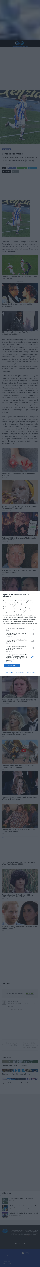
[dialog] (20, 633)
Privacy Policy (31, 672)
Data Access (20, 672)
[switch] (32, 634)
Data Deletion (9, 672)
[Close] (36, 594)
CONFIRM (12, 665)
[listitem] (20, 629)
